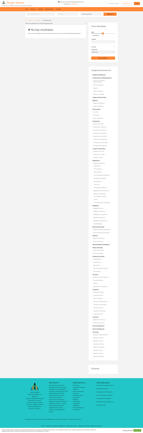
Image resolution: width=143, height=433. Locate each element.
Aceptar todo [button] (137, 430)
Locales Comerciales (79, 387)
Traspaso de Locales (99, 154)
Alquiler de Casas (98, 341)
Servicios (33, 9)
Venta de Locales (98, 157)
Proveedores (97, 271)
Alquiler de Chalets (98, 344)
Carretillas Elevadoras (100, 196)
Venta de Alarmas (98, 91)
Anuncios (40, 9)
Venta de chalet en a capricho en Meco (106, 395)
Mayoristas (96, 265)
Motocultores (98, 172)
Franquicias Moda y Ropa (100, 142)
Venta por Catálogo (98, 94)
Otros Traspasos (98, 298)
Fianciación (77, 401)
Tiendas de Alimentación (100, 301)
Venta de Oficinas (98, 241)
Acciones (95, 112)
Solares (95, 283)
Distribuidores (97, 259)
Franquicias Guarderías (100, 133)
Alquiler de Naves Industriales (101, 229)
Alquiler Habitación (98, 356)
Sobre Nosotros (49, 9)
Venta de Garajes (98, 253)
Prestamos (96, 115)
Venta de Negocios (79, 407)
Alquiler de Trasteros (99, 319)
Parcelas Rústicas (98, 280)
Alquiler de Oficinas (98, 238)
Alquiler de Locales (98, 151)
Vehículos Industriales (99, 194)
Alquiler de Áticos (98, 338)
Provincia (93, 47)
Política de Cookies (96, 426)
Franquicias (77, 403)
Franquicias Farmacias (99, 130)
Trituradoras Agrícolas (100, 187)
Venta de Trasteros (98, 323)
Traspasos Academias (99, 311)
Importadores (97, 262)
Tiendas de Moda (98, 308)
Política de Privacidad (84, 426)
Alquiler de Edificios (99, 103)
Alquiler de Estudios (99, 347)
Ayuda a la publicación (59, 426)
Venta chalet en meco (102, 388)
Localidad (93, 39)
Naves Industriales (79, 391)
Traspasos (77, 409)
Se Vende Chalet (101, 405)
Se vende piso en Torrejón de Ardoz (106, 392)
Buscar (110, 14)
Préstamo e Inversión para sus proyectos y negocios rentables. (113, 401)
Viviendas (76, 385)
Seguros (95, 88)
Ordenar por (94, 49)
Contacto (58, 9)
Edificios (76, 399)
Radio (92, 32)
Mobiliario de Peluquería (100, 220)
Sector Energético (98, 85)
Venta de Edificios (98, 106)
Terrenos (76, 393)
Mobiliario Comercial (99, 211)
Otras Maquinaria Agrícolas (102, 175)
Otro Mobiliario (97, 224)
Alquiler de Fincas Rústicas (101, 277)
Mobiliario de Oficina (99, 217)
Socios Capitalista (98, 118)
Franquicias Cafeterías (99, 127)
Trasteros (76, 397)
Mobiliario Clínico (98, 208)
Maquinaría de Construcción (101, 190)
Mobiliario (76, 405)
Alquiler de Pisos (98, 353)
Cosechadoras (98, 169)
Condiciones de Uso (71, 426)
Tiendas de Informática (100, 304)
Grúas (95, 199)
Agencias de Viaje (98, 124)
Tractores (97, 184)
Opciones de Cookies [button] (128, 430)
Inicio (26, 9)
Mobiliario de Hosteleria (100, 214)
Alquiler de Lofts (98, 350)
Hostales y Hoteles (98, 292)
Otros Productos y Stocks (100, 268)
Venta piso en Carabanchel (103, 398)
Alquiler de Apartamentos (100, 334)
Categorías (48, 426)
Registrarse (127, 3)
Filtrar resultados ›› (103, 58)
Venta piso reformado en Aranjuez (106, 385)
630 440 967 (74, 4)
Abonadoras (97, 166)
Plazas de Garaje (78, 395)
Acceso (137, 3)
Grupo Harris (15, 2)
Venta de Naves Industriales (101, 232)
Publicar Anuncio (115, 3)
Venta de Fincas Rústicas (100, 286)
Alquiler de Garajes (98, 250)
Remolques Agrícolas (100, 178)
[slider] (103, 33)
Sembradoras (98, 181)
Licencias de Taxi (98, 295)
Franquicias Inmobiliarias (100, 139)
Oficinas (76, 389)
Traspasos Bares (98, 314)
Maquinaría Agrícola (99, 163)
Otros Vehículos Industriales (102, 202)
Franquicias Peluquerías (100, 145)
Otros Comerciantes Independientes (99, 81)
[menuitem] (114, 3)
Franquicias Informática (100, 136)
